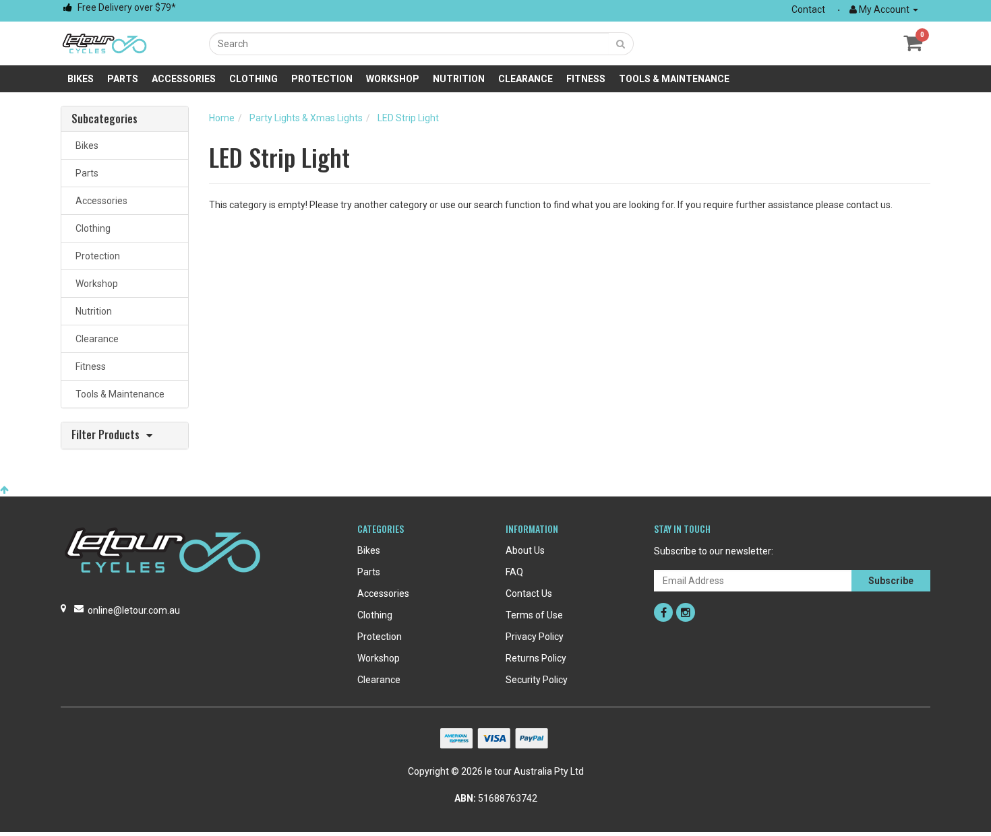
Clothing (253, 78)
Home (222, 117)
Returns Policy (536, 658)
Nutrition (459, 78)
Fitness (585, 78)
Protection (322, 78)
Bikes (80, 78)
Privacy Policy (535, 636)
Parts (122, 78)
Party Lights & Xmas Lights (306, 117)
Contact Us (529, 593)
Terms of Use (534, 615)
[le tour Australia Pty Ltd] (104, 42)
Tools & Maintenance (674, 78)
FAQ (514, 572)
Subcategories (104, 119)
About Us (525, 550)
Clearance (525, 78)
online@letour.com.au (134, 610)
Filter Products (105, 435)
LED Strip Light (408, 117)
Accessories (184, 78)
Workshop (392, 78)
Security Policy (537, 679)
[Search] (621, 43)
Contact (808, 9)
